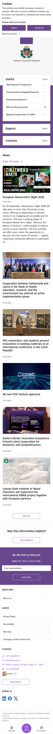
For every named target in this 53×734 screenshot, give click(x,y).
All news (26, 516)
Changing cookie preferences (16, 639)
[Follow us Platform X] (16, 698)
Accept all (39, 28)
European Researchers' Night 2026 (23, 197)
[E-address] (7, 673)
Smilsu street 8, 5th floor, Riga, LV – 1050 (24, 664)
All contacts (15, 682)
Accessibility (8, 624)
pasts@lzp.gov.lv (12, 660)
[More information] (15, 674)
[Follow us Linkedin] (4, 698)
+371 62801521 (12, 656)
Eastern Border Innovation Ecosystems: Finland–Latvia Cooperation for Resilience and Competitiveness (26, 441)
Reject (14, 28)
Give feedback (26, 540)
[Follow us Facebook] (10, 698)
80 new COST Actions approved (21, 394)
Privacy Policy (9, 616)
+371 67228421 (12, 669)
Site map (7, 631)
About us (7, 598)
